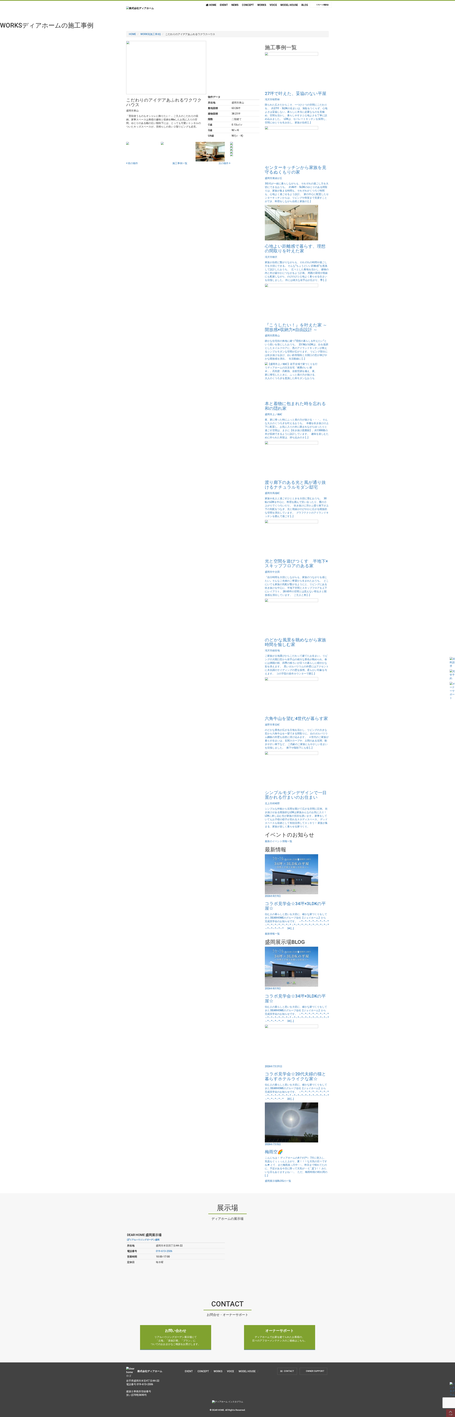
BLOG (304, 5)
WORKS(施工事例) (150, 34)
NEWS (234, 5)
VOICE (273, 5)
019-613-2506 (164, 1251)
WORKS (261, 5)
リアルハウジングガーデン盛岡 (144, 1239)
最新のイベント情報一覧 (278, 841)
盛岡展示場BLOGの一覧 (278, 1180)
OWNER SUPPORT (315, 1371)
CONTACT (289, 1371)
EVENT (224, 5)
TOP (451, 1415)
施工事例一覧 (179, 163)
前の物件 (132, 163)
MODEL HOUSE (289, 5)
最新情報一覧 (272, 933)
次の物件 (224, 163)
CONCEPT (248, 5)
